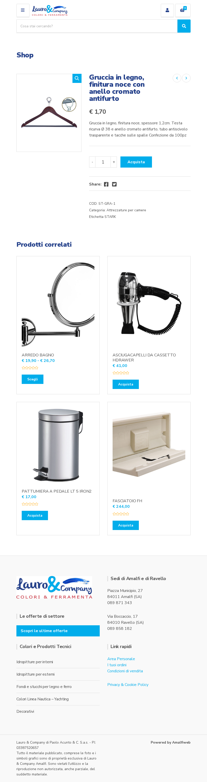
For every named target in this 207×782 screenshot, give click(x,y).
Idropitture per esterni (35, 674)
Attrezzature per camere (126, 210)
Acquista (136, 162)
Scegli (32, 379)
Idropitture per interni (34, 662)
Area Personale (121, 659)
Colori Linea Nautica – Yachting (42, 699)
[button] (77, 78)
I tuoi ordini (116, 665)
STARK (110, 216)
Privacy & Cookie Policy (127, 684)
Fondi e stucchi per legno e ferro (44, 686)
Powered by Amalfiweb (171, 742)
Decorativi (25, 711)
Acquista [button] (125, 384)
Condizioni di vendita (125, 671)
